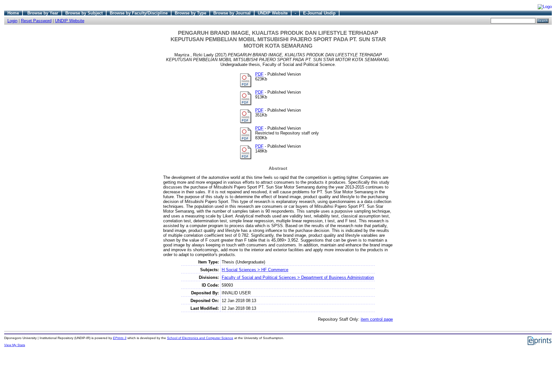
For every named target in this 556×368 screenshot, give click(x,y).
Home (13, 13)
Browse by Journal (232, 13)
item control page (377, 319)
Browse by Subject (84, 13)
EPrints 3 (119, 338)
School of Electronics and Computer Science (200, 338)
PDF (259, 74)
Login (12, 20)
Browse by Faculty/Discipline (139, 13)
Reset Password (36, 20)
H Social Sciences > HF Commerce (255, 269)
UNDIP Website (273, 13)
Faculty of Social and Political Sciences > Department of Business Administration (298, 277)
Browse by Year (42, 13)
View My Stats (14, 345)
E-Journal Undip (319, 13)
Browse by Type (190, 13)
